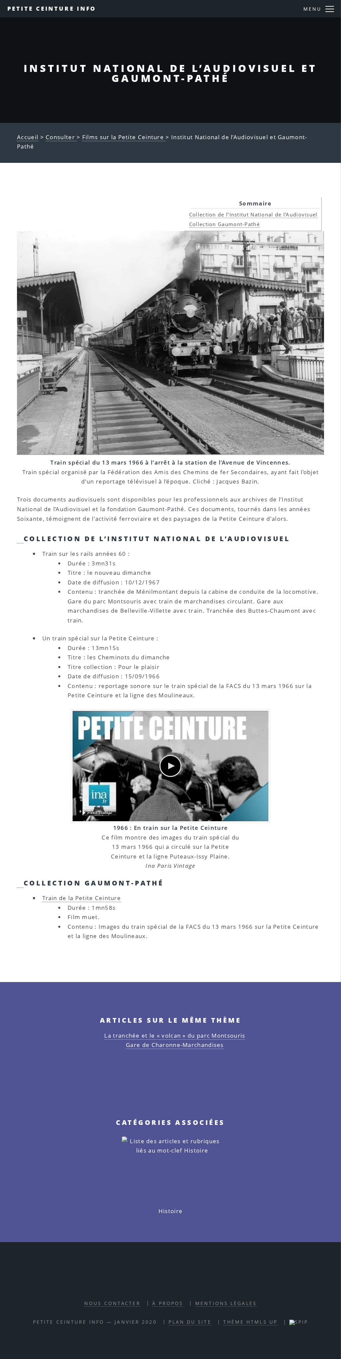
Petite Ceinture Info (52, 8)
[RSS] (146, 1283)
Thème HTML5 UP (250, 1322)
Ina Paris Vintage (170, 865)
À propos (167, 1303)
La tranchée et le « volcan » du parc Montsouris (174, 1035)
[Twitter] (177, 1283)
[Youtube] (193, 1283)
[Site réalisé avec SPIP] (298, 1322)
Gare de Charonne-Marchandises (175, 1045)
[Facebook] (162, 1283)
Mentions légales (226, 1303)
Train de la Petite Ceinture (81, 898)
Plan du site (190, 1322)
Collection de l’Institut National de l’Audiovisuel (253, 214)
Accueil (27, 137)
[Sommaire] (20, 538)
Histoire (170, 1211)
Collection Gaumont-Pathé (224, 224)
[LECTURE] (170, 766)
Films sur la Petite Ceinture (124, 137)
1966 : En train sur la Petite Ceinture (170, 828)
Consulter (61, 137)
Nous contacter (112, 1303)
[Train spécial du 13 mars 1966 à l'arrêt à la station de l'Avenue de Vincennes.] (170, 343)
